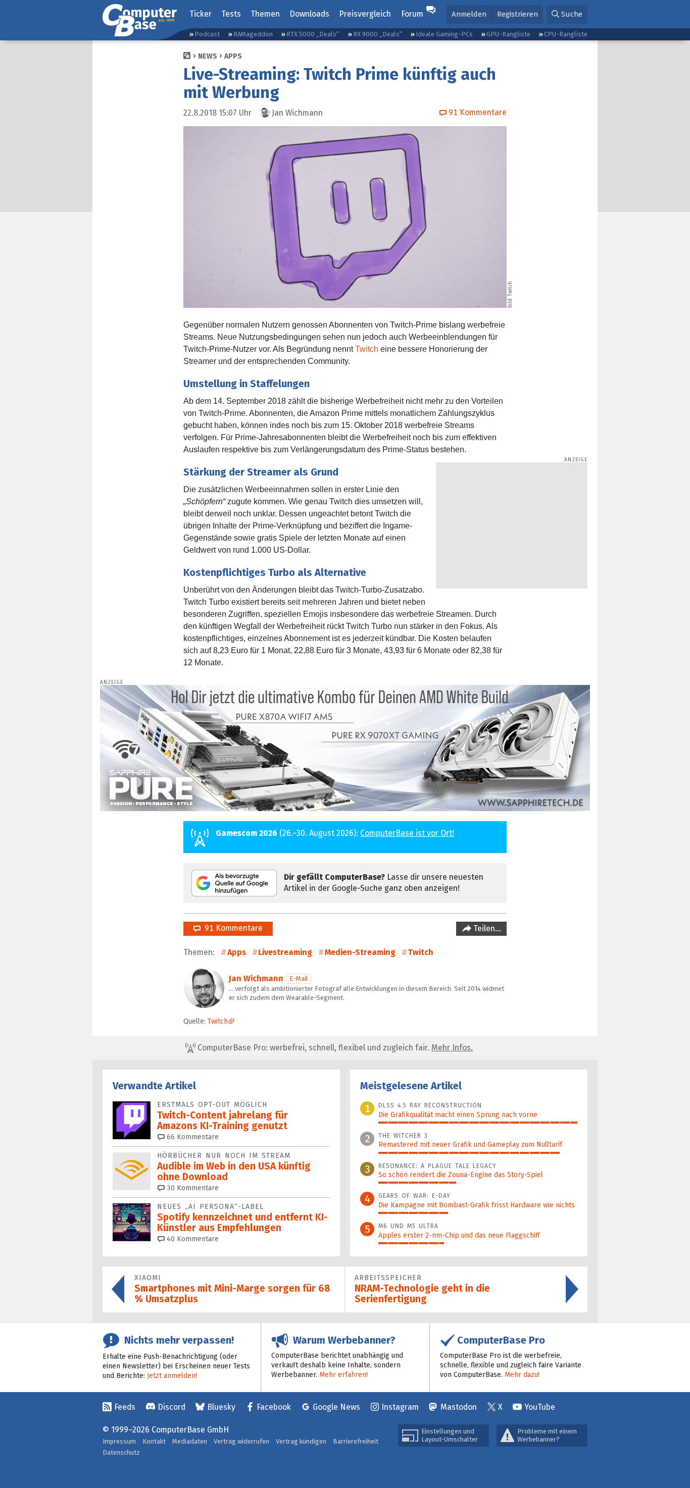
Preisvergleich (365, 14)
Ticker (200, 14)
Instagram (400, 1407)
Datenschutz (121, 1452)
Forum (412, 14)
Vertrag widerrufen (241, 1441)
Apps (233, 56)
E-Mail (298, 978)
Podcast (207, 34)
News (207, 56)
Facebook (274, 1407)
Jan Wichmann (256, 978)
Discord (171, 1407)
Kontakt (154, 1441)
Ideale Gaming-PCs (444, 34)
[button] (567, 14)
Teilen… (486, 928)
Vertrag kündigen (301, 1441)
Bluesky (221, 1407)
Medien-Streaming (360, 952)
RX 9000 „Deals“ (377, 34)
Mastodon (458, 1407)
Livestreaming (285, 952)
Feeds (124, 1407)
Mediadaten (189, 1441)
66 (192, 1137)
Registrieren (517, 14)
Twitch (366, 349)
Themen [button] (265, 14)
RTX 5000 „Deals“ (312, 34)
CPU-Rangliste (565, 34)
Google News (336, 1407)
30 (192, 1188)
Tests (231, 14)
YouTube (539, 1407)
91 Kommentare (232, 928)
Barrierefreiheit (355, 1441)
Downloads (309, 14)
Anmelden (469, 14)
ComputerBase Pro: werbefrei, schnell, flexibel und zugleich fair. (334, 1047)
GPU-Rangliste (508, 34)
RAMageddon (253, 34)
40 (192, 1239)
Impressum (119, 1441)
